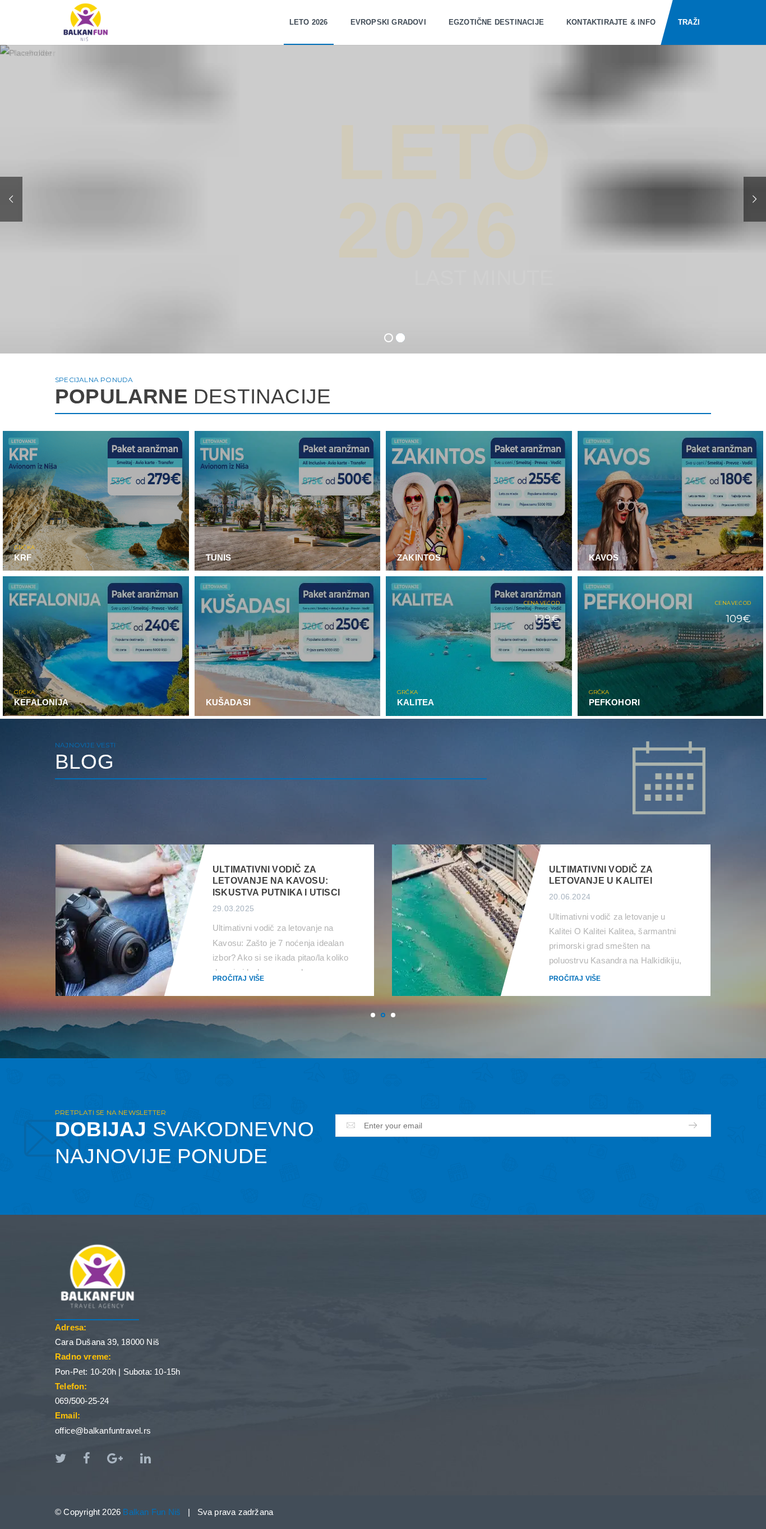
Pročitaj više (239, 978)
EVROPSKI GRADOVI (388, 22)
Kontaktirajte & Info (611, 22)
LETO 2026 (308, 22)
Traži (689, 22)
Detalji (156, 565)
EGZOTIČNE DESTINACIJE (496, 22)
